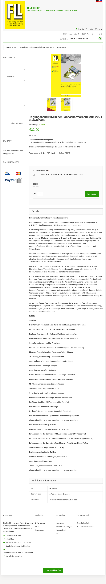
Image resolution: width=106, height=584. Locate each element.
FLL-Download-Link (41, 170)
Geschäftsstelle (83, 523)
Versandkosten (62, 530)
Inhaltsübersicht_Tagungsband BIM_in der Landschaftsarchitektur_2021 (59, 142)
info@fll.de (10, 539)
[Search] (100, 38)
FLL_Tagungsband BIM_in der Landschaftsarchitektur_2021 (60, 174)
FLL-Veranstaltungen (85, 526)
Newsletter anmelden (14, 556)
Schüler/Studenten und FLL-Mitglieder (18, 552)
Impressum (39, 530)
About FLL (85, 34)
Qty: (34, 194)
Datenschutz (40, 523)
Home (64, 34)
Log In (99, 34)
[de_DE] (97, 2)
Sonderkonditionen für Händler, (18, 546)
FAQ (93, 34)
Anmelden (60, 523)
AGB (37, 526)
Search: (64, 39)
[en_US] (100, 2)
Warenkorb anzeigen (64, 526)
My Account (74, 34)
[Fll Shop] (15, 14)
